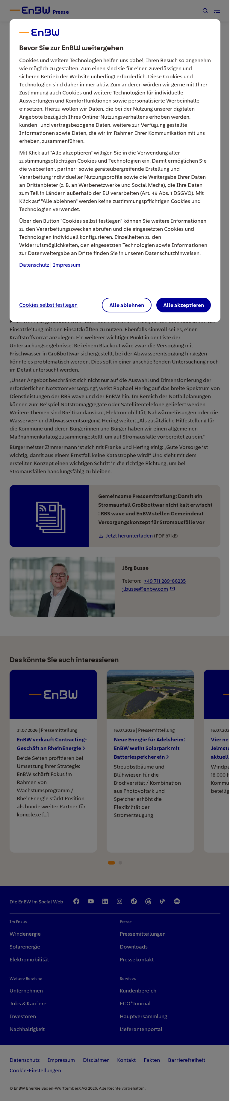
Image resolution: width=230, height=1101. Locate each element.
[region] (115, 550)
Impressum (66, 265)
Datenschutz (34, 265)
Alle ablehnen (126, 305)
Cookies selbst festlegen (48, 305)
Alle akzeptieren (183, 305)
